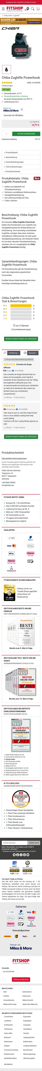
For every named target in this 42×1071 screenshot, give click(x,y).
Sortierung (13, 353)
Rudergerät (27, 1021)
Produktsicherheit (13, 171)
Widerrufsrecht (27, 1000)
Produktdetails (12, 152)
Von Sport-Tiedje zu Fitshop (12, 879)
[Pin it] (37, 178)
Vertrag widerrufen (21, 979)
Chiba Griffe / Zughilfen (12, 15)
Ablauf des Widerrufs (29, 1004)
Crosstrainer (8, 1017)
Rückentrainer (9, 1054)
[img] (22, 109)
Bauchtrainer (28, 1050)
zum (8, 972)
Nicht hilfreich (20, 398)
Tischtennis (8, 1029)
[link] (11, 538)
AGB (5, 992)
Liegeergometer (29, 1037)
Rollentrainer (27, 1042)
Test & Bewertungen (14, 167)
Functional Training (11, 1050)
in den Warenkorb (26, 134)
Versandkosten (8, 1000)
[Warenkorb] (38, 9)
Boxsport (7, 1037)
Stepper (7, 1046)
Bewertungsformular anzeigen (21, 339)
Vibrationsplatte (29, 1058)
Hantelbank (27, 1029)
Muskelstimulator (10, 1058)
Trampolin (26, 1025)
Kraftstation (8, 1025)
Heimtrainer (8, 1042)
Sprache (32, 353)
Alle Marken (8, 1064)
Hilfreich (8, 398)
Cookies (6, 996)
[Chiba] (10, 28)
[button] (6, 69)
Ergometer (27, 1017)
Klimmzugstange (29, 1054)
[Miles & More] (21, 947)
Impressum (26, 996)
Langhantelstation (30, 1046)
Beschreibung (11, 157)
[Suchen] (32, 9)
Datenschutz (27, 992)
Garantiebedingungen (15, 162)
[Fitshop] (14, 9)
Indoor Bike (8, 1033)
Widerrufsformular (10, 1004)
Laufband (7, 1021)
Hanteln (26, 1033)
